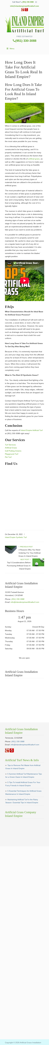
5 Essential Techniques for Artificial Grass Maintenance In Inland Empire (23, 792)
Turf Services (10, 445)
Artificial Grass (11, 448)
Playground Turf (11, 454)
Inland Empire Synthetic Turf (16, 537)
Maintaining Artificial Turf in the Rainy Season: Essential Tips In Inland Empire (21, 801)
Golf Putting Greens (13, 451)
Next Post (25, 559)
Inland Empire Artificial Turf (32, 430)
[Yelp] (26, 11)
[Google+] (22, 11)
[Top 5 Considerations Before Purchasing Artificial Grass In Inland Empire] (38, 566)
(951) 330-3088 (28, 2)
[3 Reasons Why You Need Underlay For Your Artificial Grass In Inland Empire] (11, 553)
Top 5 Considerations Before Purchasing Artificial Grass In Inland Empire (19, 565)
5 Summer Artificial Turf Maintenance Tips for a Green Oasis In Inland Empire (23, 775)
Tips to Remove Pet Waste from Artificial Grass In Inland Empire (22, 766)
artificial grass (34, 159)
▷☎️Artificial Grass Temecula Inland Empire (24, 24)
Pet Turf (8, 457)
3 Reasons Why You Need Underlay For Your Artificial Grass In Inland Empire (30, 553)
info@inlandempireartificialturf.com (24, 6)
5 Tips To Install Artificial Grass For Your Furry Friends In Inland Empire (22, 784)
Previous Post (26, 547)
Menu (12, 49)
